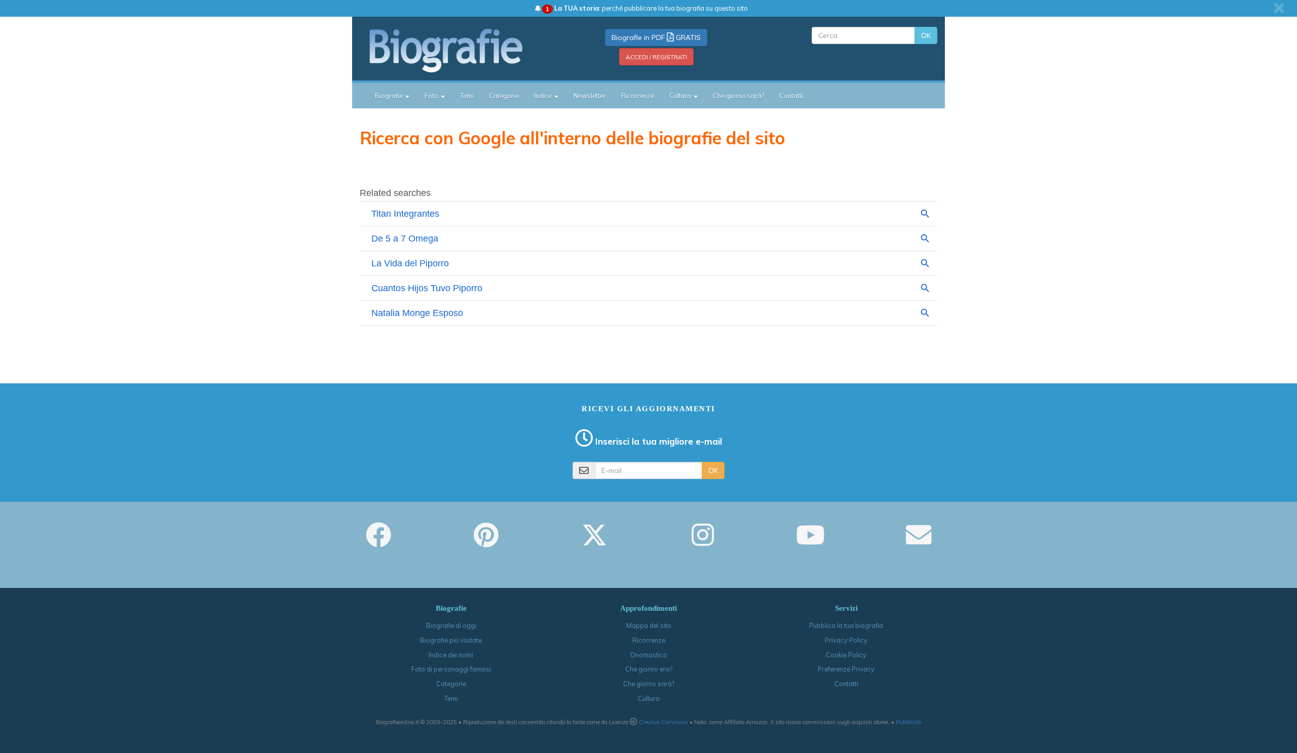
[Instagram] (703, 542)
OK (926, 35)
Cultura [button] (681, 96)
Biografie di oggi (451, 625)
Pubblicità (908, 722)
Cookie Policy (846, 655)
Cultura (649, 698)
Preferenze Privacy (846, 669)
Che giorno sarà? (738, 96)
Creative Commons (663, 722)
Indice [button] (543, 96)
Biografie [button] (389, 96)
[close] (1279, 8)
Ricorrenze (637, 96)
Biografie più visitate (451, 640)
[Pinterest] (486, 542)
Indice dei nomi (451, 655)
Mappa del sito (648, 625)
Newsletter (590, 96)
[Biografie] (458, 50)
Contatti (791, 96)
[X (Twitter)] (594, 542)
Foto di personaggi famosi (451, 669)
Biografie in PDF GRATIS (656, 37)
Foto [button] (432, 96)
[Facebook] (378, 542)
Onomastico (648, 655)
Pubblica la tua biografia (846, 625)
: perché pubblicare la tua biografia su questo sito (647, 8)
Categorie (504, 96)
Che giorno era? (648, 669)
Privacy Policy (846, 640)
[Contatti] (918, 542)
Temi (467, 96)
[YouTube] (810, 542)
